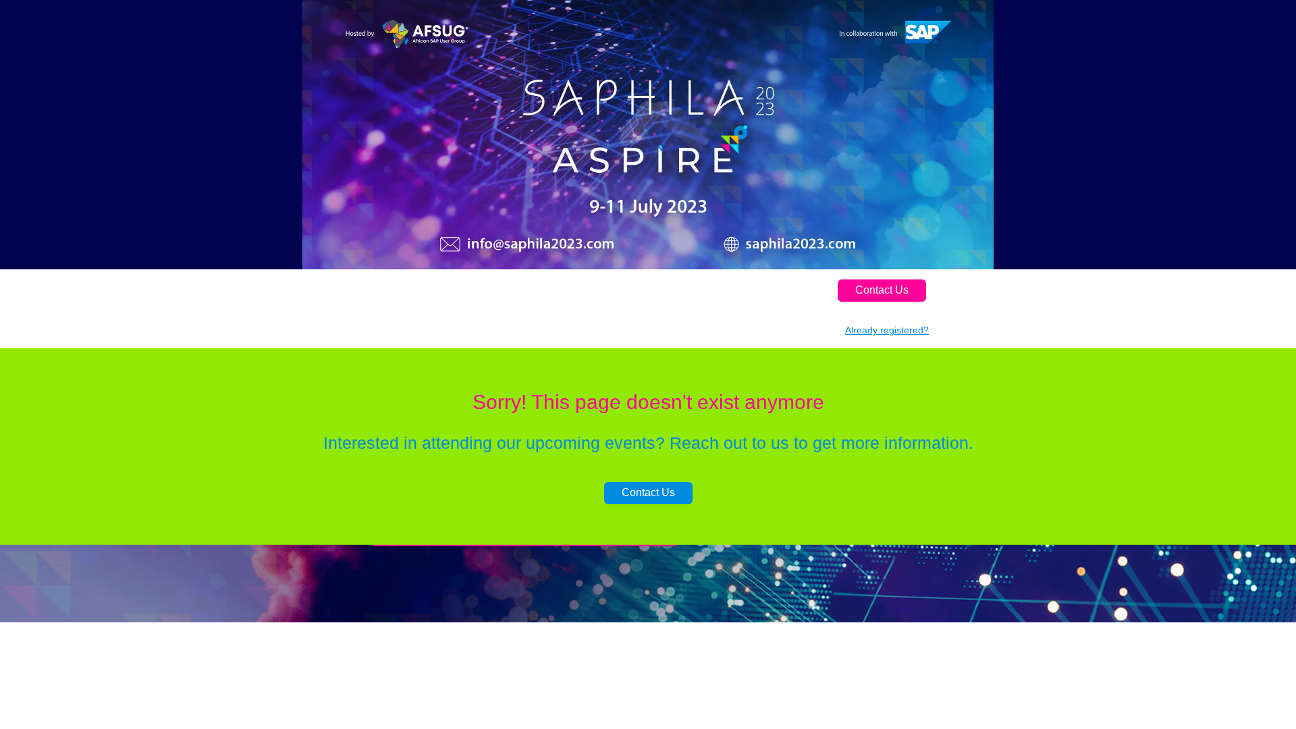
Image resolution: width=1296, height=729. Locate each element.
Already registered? (887, 330)
